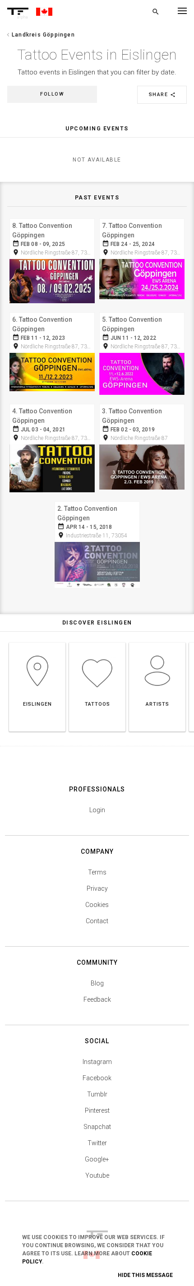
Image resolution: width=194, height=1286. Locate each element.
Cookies (97, 904)
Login (97, 810)
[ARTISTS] (157, 642)
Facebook (97, 1078)
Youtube (97, 1175)
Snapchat (97, 1126)
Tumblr (97, 1094)
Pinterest (97, 1110)
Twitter (97, 1143)
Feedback (97, 999)
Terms (97, 872)
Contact (97, 921)
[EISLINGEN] (37, 642)
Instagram (97, 1061)
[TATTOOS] (97, 642)
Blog (97, 983)
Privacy (97, 888)
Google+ (97, 1159)
